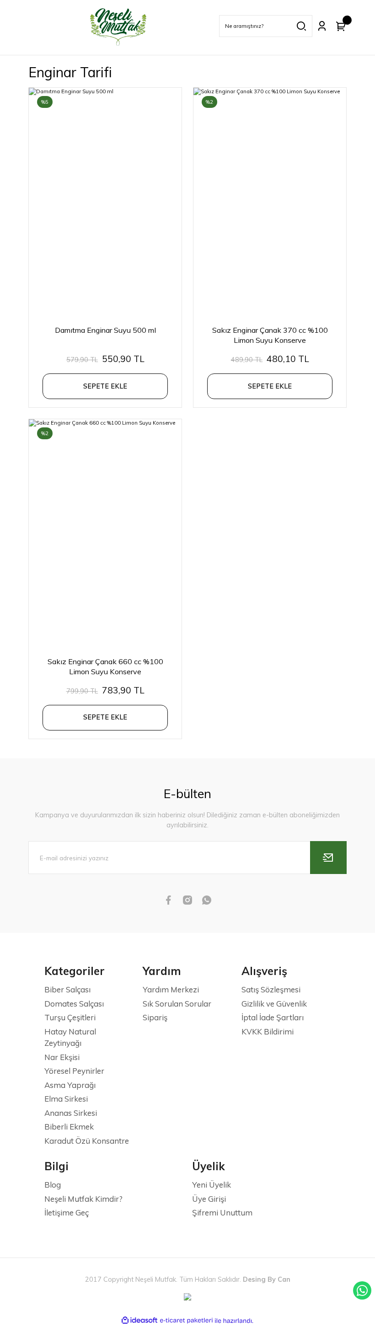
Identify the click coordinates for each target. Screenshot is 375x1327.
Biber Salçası (67, 989)
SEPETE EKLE (105, 386)
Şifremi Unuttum (222, 1212)
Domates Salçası (74, 1003)
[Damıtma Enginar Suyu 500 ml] (105, 202)
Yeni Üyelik (211, 1184)
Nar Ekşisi (62, 1057)
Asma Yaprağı (70, 1085)
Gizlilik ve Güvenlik (274, 1003)
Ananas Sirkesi (70, 1113)
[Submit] (328, 857)
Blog (52, 1184)
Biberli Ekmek (69, 1126)
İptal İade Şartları (272, 1017)
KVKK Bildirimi (267, 1031)
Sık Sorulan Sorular (177, 1003)
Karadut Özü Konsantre (86, 1141)
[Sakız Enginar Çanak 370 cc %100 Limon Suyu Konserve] (269, 202)
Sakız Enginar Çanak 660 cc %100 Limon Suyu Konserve (105, 666)
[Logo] (118, 26)
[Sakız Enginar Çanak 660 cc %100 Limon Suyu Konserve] (105, 533)
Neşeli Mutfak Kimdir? (83, 1199)
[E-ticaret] (186, 1321)
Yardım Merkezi (171, 989)
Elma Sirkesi (66, 1098)
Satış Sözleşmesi (270, 989)
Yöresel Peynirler (74, 1071)
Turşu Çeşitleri (70, 1017)
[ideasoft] (139, 1320)
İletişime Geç (66, 1212)
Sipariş (155, 1017)
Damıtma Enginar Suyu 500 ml (105, 330)
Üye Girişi (209, 1199)
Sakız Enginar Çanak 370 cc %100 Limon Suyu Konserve (270, 335)
